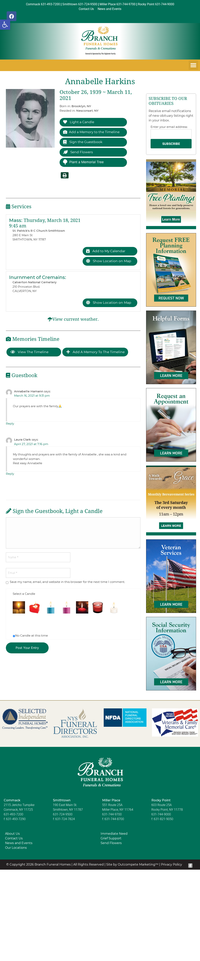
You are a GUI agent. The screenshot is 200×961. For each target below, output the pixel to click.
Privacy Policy (171, 864)
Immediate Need (114, 833)
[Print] (65, 175)
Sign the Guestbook (85, 142)
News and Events (18, 843)
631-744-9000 (161, 814)
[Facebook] (11, 16)
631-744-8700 (114, 819)
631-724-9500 (62, 814)
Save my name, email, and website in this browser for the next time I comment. (67, 582)
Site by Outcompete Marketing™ (132, 864)
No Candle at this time (31, 635)
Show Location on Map (111, 261)
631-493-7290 (16, 819)
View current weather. (75, 319)
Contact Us (14, 838)
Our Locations (16, 848)
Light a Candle (81, 122)
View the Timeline (32, 352)
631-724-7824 (65, 819)
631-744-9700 (112, 814)
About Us (12, 833)
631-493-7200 (13, 814)
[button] (5, 25)
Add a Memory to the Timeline (94, 132)
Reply (10, 423)
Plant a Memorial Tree (86, 162)
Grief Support (111, 838)
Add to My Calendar (108, 251)
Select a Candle (24, 594)
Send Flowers (81, 152)
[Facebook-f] (190, 865)
